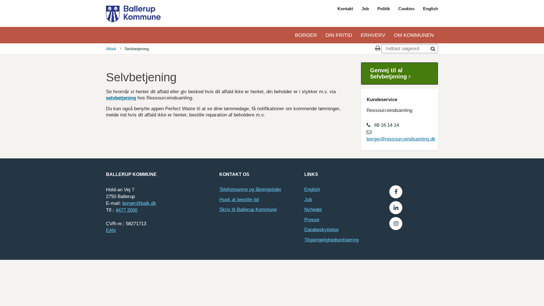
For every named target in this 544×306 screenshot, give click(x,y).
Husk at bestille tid (239, 199)
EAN (111, 230)
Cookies (406, 8)
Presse (311, 219)
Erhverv (373, 35)
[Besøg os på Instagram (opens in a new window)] (395, 223)
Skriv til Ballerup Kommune (248, 209)
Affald (111, 48)
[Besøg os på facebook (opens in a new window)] (395, 191)
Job (365, 8)
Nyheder (313, 209)
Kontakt (345, 8)
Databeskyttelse (321, 229)
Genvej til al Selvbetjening (389, 73)
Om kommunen (414, 35)
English (430, 8)
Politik (383, 8)
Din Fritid (339, 35)
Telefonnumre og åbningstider (250, 189)
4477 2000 (126, 210)
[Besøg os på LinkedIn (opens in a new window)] (395, 207)
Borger (306, 35)
